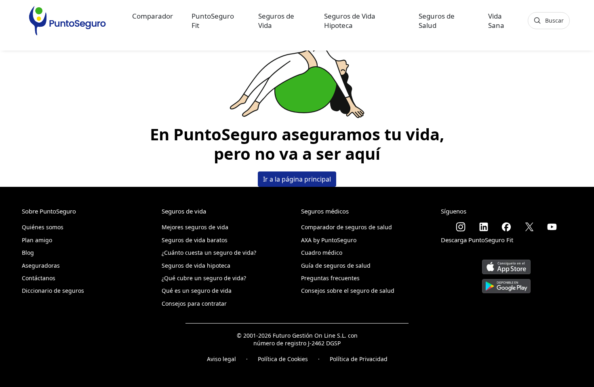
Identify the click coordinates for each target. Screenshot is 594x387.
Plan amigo (37, 240)
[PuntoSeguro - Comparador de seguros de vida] (67, 20)
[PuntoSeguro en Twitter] (529, 227)
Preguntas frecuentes (330, 278)
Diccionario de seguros (53, 290)
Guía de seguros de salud (336, 265)
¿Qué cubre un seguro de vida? (204, 278)
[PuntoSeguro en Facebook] (506, 227)
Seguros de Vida (276, 20)
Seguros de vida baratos (194, 240)
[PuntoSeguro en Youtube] (552, 227)
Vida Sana (496, 20)
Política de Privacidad (359, 359)
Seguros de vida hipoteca (196, 265)
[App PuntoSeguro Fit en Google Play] (506, 283)
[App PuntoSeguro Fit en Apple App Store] (506, 264)
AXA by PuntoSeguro (328, 240)
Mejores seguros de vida (195, 227)
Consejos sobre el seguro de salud (347, 290)
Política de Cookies (283, 359)
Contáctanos (38, 278)
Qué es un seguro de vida (197, 290)
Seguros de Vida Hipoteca (349, 20)
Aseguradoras (41, 265)
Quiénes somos (42, 227)
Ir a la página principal (297, 179)
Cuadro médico (321, 252)
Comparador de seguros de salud (346, 227)
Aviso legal (221, 359)
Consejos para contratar (194, 303)
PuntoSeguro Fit (213, 20)
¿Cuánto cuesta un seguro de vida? (209, 252)
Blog (28, 252)
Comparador (152, 16)
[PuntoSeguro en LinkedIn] (484, 227)
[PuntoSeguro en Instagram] (461, 227)
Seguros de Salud (437, 20)
